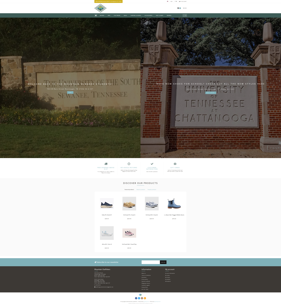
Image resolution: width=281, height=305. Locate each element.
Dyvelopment (157, 301)
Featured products (129, 189)
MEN (109, 15)
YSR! (70, 92)
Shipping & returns (146, 283)
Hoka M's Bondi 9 (107, 215)
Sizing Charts (145, 287)
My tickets (167, 277)
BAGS (125, 15)
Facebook (151, 303)
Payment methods (146, 281)
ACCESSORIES (148, 15)
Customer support (146, 285)
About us (144, 273)
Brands (169, 15)
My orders (167, 275)
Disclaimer (144, 277)
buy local (211, 92)
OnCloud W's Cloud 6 (152, 215)
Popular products (152, 189)
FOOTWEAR (117, 15)
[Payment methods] (140, 295)
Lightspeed (146, 301)
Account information (170, 273)
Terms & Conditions (146, 275)
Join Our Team (145, 289)
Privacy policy (145, 279)
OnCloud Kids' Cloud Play (129, 244)
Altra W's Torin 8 (107, 244)
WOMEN (102, 15)
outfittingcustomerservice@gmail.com (104, 287)
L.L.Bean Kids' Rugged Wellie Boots (174, 215)
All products (168, 281)
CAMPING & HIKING (136, 15)
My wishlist (167, 279)
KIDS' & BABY (159, 15)
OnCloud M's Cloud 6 (129, 215)
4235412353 (98, 285)
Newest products (141, 189)
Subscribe (163, 262)
